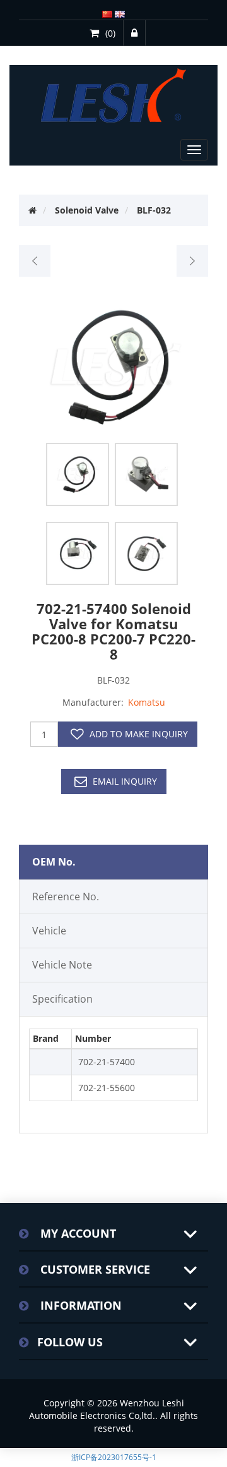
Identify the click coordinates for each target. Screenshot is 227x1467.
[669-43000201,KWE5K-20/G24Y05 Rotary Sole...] (35, 261)
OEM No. (54, 862)
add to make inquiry (139, 734)
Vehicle (49, 931)
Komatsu (146, 702)
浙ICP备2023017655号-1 (113, 1457)
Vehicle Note (62, 965)
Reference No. (65, 896)
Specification (62, 999)
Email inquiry (125, 781)
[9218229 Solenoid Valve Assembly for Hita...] (192, 261)
